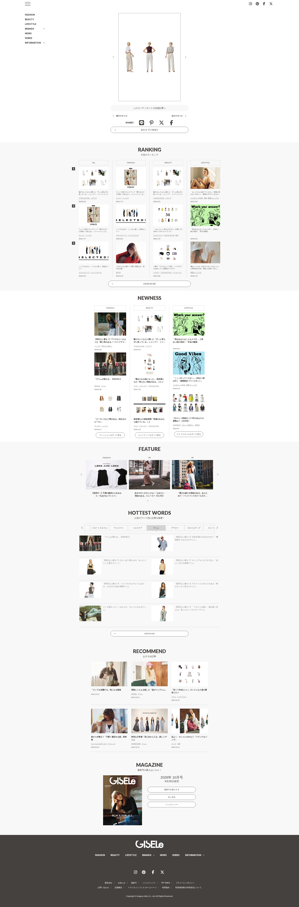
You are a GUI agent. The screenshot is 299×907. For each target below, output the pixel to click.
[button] (148, 501)
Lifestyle (188, 308)
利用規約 (166, 887)
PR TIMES (165, 883)
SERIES (28, 38)
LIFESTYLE (30, 24)
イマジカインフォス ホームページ (142, 887)
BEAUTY (29, 19)
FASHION (30, 14)
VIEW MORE (149, 283)
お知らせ (121, 883)
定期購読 (118, 887)
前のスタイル (121, 116)
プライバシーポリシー (185, 883)
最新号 (134, 883)
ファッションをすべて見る (110, 435)
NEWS (28, 33)
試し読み (172, 797)
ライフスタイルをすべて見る (189, 434)
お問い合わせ (103, 887)
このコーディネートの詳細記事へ (149, 108)
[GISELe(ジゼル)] (149, 844)
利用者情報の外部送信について (188, 887)
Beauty (149, 308)
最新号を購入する (171, 790)
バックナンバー (171, 804)
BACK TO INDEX (149, 129)
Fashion (110, 308)
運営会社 (108, 883)
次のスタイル (177, 116)
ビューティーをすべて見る (149, 435)
